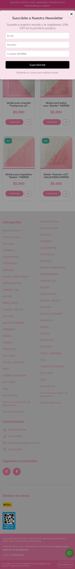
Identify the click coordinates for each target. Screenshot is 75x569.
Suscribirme (37, 65)
